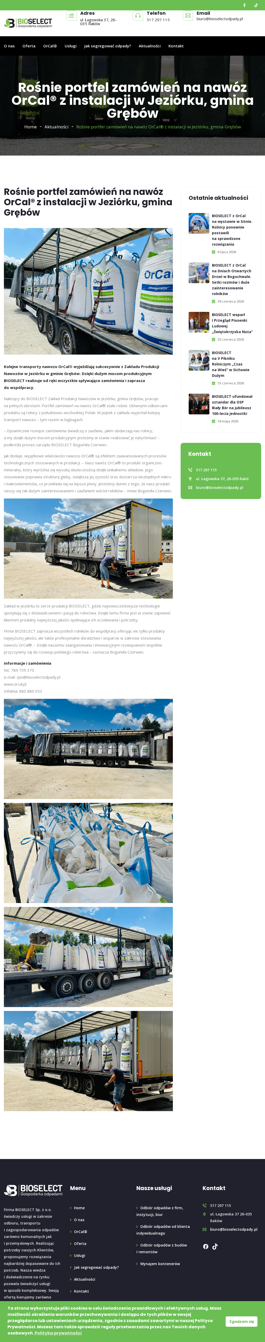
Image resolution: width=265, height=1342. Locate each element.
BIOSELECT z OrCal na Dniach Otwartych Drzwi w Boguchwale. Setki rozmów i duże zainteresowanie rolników (231, 279)
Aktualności (150, 45)
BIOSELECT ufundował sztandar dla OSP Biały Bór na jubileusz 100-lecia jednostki (232, 405)
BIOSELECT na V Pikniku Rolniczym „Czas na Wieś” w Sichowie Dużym (230, 364)
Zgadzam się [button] (241, 1321)
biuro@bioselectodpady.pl (220, 18)
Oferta (29, 45)
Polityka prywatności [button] (58, 1333)
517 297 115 (158, 19)
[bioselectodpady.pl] (28, 23)
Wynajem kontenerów (160, 1263)
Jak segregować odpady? (107, 45)
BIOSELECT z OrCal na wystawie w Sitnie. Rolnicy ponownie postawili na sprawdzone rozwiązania (232, 230)
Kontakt (176, 45)
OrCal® (50, 45)
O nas (9, 45)
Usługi (71, 45)
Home (30, 127)
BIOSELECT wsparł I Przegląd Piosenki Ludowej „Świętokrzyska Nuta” (232, 323)
